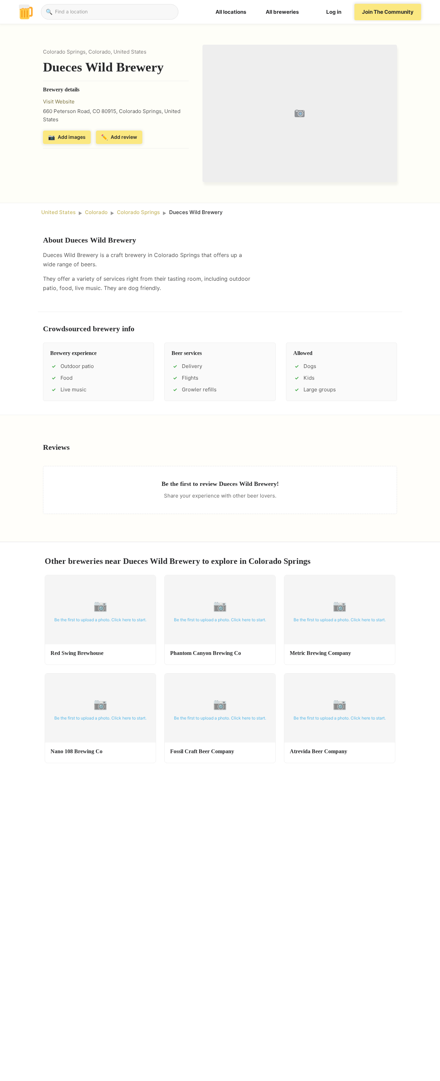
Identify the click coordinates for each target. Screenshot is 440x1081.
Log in (333, 12)
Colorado (96, 212)
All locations (231, 12)
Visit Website (59, 101)
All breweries (282, 12)
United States (58, 212)
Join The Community (388, 12)
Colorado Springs (138, 212)
